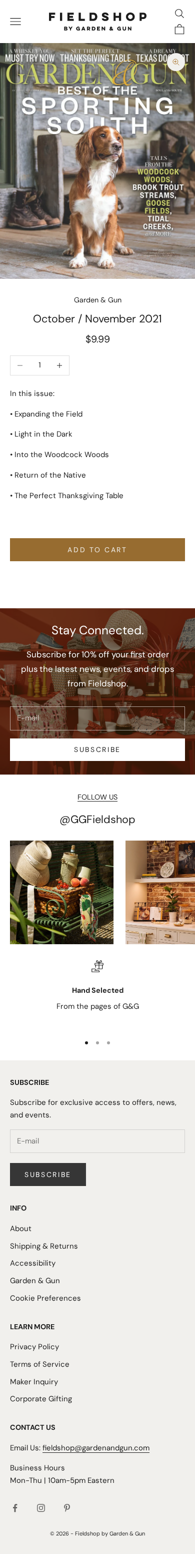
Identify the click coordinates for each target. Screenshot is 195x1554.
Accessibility (33, 1263)
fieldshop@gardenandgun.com (96, 1448)
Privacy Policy (34, 1347)
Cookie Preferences (45, 1298)
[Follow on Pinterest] (67, 1508)
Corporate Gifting (41, 1399)
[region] (97, 992)
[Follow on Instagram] (41, 1508)
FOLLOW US (98, 797)
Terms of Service (40, 1364)
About (21, 1229)
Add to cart (97, 549)
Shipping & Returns (44, 1246)
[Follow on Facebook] (15, 1508)
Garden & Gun (98, 299)
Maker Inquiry (34, 1382)
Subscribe (97, 749)
